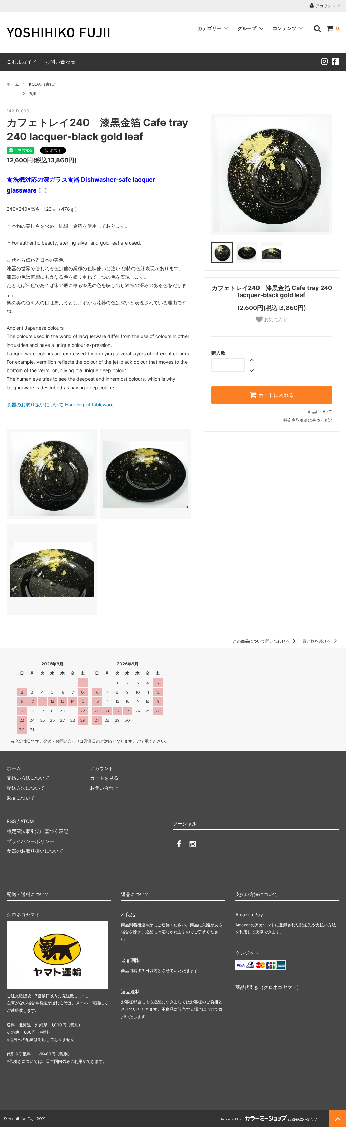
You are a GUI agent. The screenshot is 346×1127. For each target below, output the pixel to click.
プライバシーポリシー (30, 841)
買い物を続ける (317, 641)
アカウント (325, 5)
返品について (320, 411)
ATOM (27, 821)
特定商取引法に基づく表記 (307, 420)
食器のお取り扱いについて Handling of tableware (60, 404)
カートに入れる (275, 395)
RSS (11, 821)
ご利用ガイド (22, 62)
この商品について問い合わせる (262, 641)
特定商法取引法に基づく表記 (37, 831)
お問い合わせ (60, 62)
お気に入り (275, 319)
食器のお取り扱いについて (35, 851)
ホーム (13, 84)
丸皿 (33, 93)
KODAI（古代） (43, 84)
